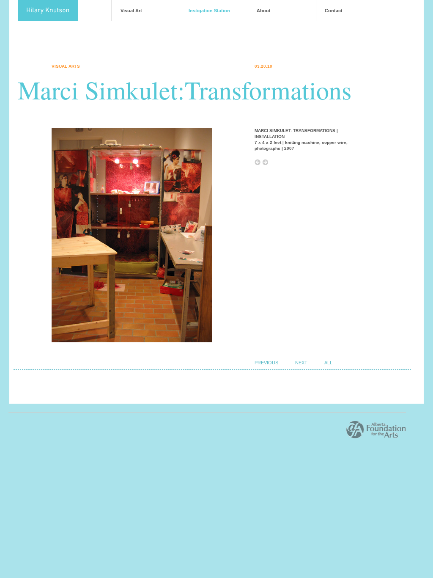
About (264, 10)
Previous (266, 362)
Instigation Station (209, 10)
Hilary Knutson (48, 10)
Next (301, 362)
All (328, 362)
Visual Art (131, 10)
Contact (334, 10)
